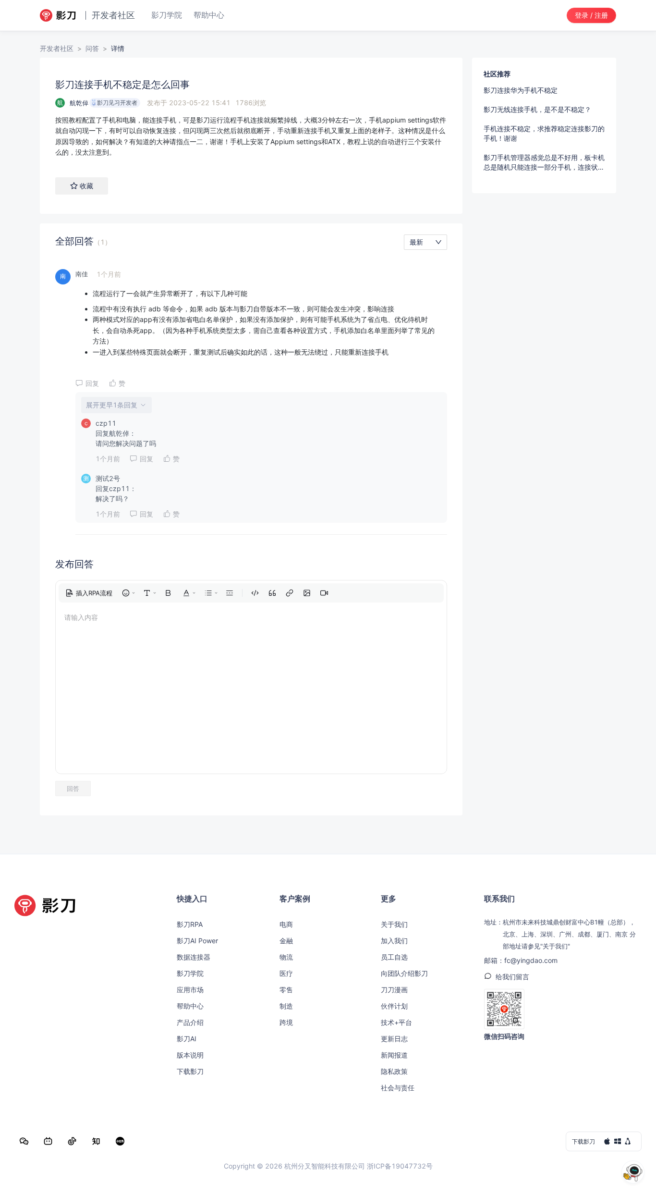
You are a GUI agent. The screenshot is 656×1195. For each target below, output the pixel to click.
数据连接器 (193, 957)
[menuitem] (88, 593)
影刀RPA (190, 924)
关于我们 (394, 924)
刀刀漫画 (394, 990)
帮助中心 (190, 1006)
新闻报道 (394, 1055)
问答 (92, 48)
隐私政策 (394, 1071)
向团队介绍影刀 (404, 973)
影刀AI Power (197, 940)
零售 (286, 990)
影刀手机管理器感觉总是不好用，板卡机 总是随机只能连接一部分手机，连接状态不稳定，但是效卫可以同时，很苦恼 (544, 162)
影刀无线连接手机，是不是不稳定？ (537, 109)
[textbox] (251, 136)
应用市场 (190, 990)
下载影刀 (190, 1071)
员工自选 (394, 957)
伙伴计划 (394, 1006)
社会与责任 (397, 1088)
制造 (286, 1006)
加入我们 (394, 940)
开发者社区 (56, 48)
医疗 (286, 973)
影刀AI (186, 1039)
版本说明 (190, 1055)
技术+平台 (396, 1022)
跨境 (286, 1022)
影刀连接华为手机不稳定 (521, 90)
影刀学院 (190, 973)
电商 (286, 924)
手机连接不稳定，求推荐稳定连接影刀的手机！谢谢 (544, 133)
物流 (286, 957)
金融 (286, 940)
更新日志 (394, 1039)
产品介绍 (190, 1022)
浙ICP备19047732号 (400, 1166)
